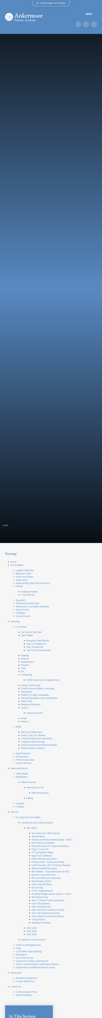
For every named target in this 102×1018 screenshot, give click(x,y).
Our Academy (17, 564)
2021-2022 (31, 827)
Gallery (29, 798)
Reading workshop (41, 922)
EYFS (23, 668)
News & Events (28, 782)
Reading (25, 655)
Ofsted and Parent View (27, 603)
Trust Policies (28, 594)
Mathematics (27, 661)
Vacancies (20, 600)
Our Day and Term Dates (28, 817)
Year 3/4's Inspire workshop (46, 913)
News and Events (18, 768)
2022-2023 (31, 927)
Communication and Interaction (36, 738)
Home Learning (23, 762)
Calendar (20, 803)
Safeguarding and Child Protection (33, 583)
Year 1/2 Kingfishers (36, 643)
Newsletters (22, 776)
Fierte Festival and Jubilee (44, 858)
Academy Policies (29, 591)
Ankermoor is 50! (34, 787)
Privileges (20, 612)
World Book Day (40, 897)
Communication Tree (26, 991)
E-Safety (20, 806)
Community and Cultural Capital (37, 822)
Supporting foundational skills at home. (35, 967)
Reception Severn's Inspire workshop (50, 845)
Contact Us (15, 986)
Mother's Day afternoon (44, 874)
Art (22, 671)
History (24, 721)
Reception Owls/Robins (37, 640)
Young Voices (38, 919)
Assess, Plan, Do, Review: (33, 735)
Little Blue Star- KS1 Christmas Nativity (51, 865)
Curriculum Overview (31, 632)
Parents (14, 811)
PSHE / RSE (26, 701)
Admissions (16, 972)
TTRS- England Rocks (42, 890)
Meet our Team (23, 573)
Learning (14, 621)
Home (5, 525)
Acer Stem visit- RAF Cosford (46, 833)
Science (24, 707)
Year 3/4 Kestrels (34, 646)
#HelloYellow (38, 836)
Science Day (37, 887)
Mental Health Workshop (44, 868)
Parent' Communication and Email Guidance (37, 964)
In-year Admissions (25, 981)
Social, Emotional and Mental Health (39, 744)
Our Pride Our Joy (24, 957)
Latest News (22, 773)
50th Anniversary (40, 792)
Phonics (25, 665)
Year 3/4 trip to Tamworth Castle (48, 909)
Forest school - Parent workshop (48, 861)
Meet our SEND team (31, 732)
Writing (24, 658)
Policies (19, 586)
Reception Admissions (26, 977)
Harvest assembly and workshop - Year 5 (52, 839)
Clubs (18, 948)
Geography (26, 691)
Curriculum (21, 626)
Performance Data (25, 759)
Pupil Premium (23, 753)
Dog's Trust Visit (40, 849)
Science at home (34, 712)
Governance (22, 579)
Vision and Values (24, 576)
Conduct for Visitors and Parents (32, 960)
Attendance (21, 954)
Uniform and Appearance (28, 944)
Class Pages (27, 635)
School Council (23, 616)
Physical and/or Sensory (33, 748)
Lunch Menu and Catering (29, 951)
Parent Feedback (24, 995)
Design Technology (30, 685)
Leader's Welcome (25, 570)
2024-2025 (31, 934)
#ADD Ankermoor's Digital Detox (43, 679)
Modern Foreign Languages (35, 694)
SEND (18, 726)
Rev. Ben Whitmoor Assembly (46, 877)
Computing (26, 674)
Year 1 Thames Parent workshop (48, 900)
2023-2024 (31, 931)
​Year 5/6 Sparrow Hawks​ (38, 650)
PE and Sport (22, 756)
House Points (22, 609)
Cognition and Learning (33, 741)
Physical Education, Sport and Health (39, 698)
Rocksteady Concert (41, 881)
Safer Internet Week (42, 884)
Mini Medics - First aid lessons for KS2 (50, 871)
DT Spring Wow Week (42, 852)
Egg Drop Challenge (42, 855)
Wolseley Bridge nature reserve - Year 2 (51, 893)
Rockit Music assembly (43, 842)
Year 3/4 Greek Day (41, 906)
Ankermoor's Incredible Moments (32, 606)
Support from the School (33, 939)
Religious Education (31, 704)
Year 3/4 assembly (41, 903)
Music (24, 718)
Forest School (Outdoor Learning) (37, 688)
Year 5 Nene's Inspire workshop (48, 916)
